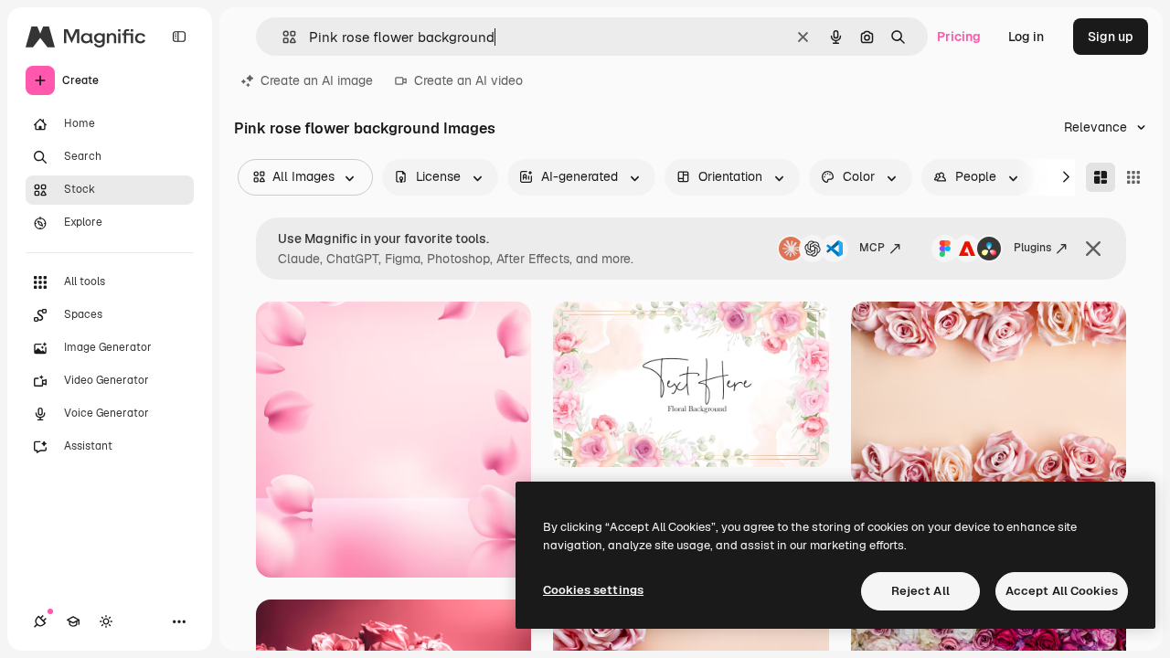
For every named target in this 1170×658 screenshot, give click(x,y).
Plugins (1032, 247)
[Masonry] (1100, 177)
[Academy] (73, 621)
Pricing (959, 36)
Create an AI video (468, 80)
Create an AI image (317, 80)
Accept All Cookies (1061, 591)
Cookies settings (593, 590)
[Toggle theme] (106, 621)
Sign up (1110, 36)
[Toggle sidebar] (179, 36)
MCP (872, 247)
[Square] (1133, 177)
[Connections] (40, 621)
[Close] (1093, 249)
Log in (1026, 36)
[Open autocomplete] (282, 37)
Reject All (920, 591)
